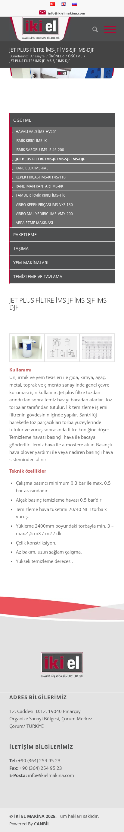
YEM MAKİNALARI (30, 262)
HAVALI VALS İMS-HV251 (36, 131)
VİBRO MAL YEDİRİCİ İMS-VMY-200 (44, 213)
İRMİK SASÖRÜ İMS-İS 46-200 (40, 149)
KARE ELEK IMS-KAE (32, 168)
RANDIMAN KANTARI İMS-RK (39, 186)
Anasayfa (37, 56)
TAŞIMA (21, 248)
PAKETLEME (25, 234)
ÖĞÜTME (75, 56)
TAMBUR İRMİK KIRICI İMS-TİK (40, 195)
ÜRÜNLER (56, 56)
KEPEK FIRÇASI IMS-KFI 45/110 (41, 177)
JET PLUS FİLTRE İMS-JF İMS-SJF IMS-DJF (51, 50)
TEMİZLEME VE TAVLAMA (37, 276)
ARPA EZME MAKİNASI (34, 222)
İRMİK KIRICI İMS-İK (31, 140)
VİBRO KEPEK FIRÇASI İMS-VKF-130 (44, 204)
